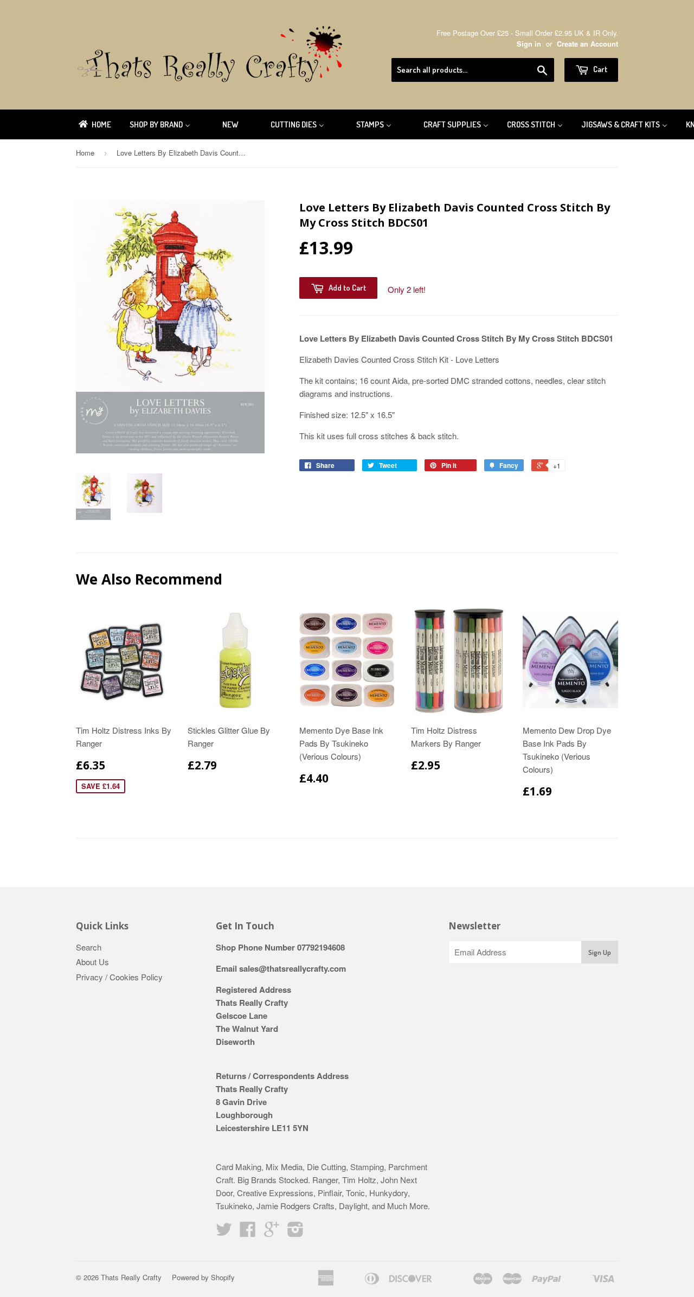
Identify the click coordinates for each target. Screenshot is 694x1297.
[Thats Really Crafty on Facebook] (248, 1232)
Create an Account (587, 44)
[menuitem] (94, 124)
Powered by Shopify (203, 1277)
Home (85, 152)
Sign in (529, 44)
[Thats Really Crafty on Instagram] (295, 1232)
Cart (599, 69)
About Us (92, 961)
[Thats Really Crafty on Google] (272, 1232)
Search (88, 947)
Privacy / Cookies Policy (119, 977)
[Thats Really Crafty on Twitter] (224, 1232)
